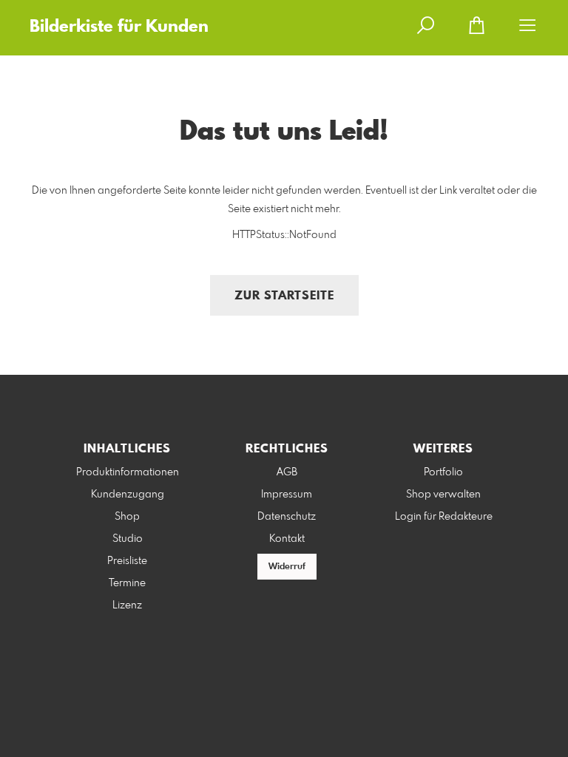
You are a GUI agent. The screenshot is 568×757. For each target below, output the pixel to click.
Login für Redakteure (444, 517)
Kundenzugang (127, 494)
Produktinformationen (127, 472)
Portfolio (443, 472)
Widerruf (286, 567)
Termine (127, 583)
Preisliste (127, 561)
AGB (287, 472)
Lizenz (127, 605)
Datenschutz (286, 517)
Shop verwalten (443, 494)
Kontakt (287, 539)
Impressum (286, 494)
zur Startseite (284, 296)
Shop (127, 517)
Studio (127, 539)
